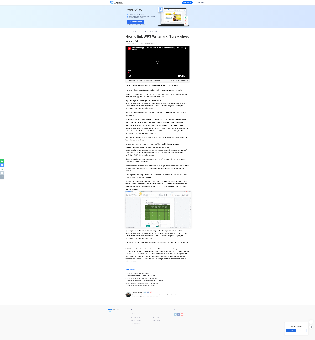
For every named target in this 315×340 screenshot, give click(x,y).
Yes (292, 330)
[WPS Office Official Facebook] (148, 292)
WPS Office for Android (136, 320)
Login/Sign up (201, 2)
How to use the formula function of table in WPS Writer (144, 281)
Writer (141, 31)
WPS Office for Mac (135, 317)
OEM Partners (156, 317)
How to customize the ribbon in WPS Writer (140, 276)
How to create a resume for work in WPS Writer (142, 283)
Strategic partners (156, 320)
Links (154, 313)
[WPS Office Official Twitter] (145, 292)
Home (127, 31)
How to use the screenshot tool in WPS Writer (141, 278)
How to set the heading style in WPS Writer (140, 285)
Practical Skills (153, 31)
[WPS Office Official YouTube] (151, 292)
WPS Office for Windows (136, 313)
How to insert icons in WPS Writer (137, 273)
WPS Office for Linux (135, 327)
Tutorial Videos (134, 31)
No (302, 330)
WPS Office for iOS (135, 323)
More (146, 31)
